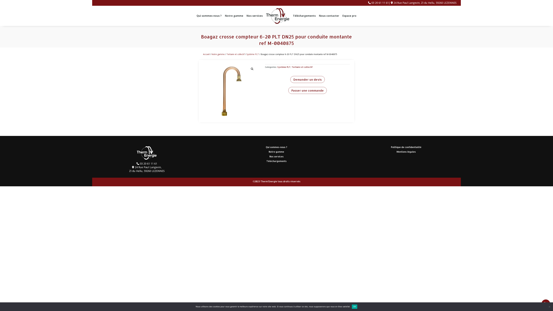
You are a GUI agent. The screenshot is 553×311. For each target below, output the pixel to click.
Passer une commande (307, 90)
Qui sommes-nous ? (209, 15)
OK (354, 306)
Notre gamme (234, 15)
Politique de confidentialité (406, 147)
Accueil (206, 54)
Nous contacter (329, 15)
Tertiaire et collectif (236, 54)
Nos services (254, 15)
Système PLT (252, 54)
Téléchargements (304, 15)
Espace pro (349, 15)
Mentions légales (406, 151)
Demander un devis (307, 79)
